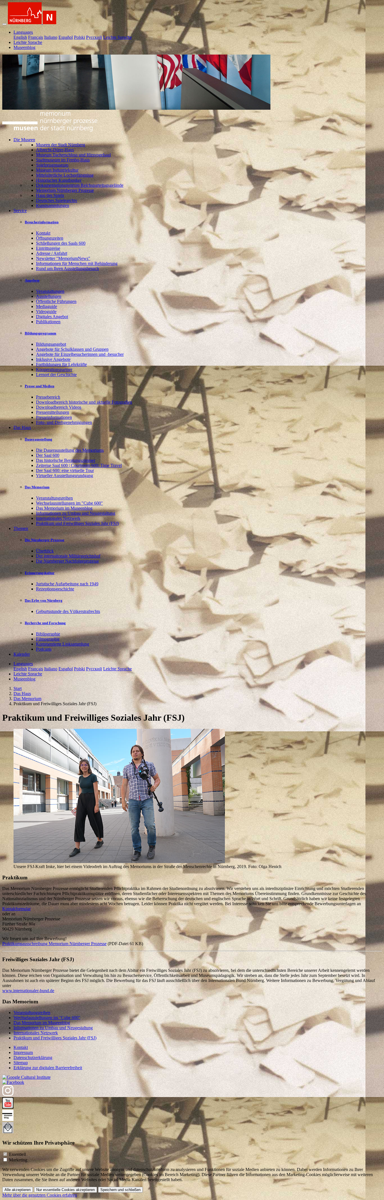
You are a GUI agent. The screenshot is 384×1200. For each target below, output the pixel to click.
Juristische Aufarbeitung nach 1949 (67, 583)
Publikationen (48, 321)
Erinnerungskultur (40, 573)
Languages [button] (23, 32)
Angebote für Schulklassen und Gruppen (72, 349)
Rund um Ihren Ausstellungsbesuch (67, 268)
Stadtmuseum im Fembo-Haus (63, 160)
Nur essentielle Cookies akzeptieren (65, 1190)
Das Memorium (37, 487)
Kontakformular (16, 908)
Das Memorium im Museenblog (64, 508)
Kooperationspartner (54, 369)
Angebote (32, 280)
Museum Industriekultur (57, 170)
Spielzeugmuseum (52, 165)
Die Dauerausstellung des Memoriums (70, 450)
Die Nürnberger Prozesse (44, 540)
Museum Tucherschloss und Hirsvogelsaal (73, 154)
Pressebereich (48, 397)
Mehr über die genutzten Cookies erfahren (39, 1195)
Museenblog (24, 47)
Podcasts (43, 649)
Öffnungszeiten (49, 238)
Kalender (21, 654)
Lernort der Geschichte (56, 374)
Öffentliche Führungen (56, 301)
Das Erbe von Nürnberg (43, 600)
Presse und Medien (39, 386)
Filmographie (48, 639)
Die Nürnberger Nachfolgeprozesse (67, 561)
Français (35, 37)
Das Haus (22, 693)
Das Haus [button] (22, 427)
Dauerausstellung (38, 439)
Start (17, 688)
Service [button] (20, 210)
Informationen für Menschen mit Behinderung (77, 263)
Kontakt (43, 233)
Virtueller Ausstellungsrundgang (64, 475)
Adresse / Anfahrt (51, 253)
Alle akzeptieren (17, 1190)
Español (65, 37)
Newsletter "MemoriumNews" (63, 258)
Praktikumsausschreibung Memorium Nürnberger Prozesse (54, 943)
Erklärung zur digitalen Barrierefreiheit (47, 1067)
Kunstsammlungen (52, 205)
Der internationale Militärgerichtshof (68, 556)
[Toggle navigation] (4, 24)
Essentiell (17, 1154)
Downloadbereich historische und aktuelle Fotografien (84, 402)
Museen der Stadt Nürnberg (60, 144)
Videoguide (46, 311)
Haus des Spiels (50, 195)
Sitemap (20, 1062)
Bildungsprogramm (40, 333)
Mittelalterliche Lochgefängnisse (65, 175)
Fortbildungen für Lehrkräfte (61, 364)
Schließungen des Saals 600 (60, 243)
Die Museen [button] (24, 139)
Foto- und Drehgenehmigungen (64, 422)
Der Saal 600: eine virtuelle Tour (65, 470)
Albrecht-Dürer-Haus (55, 149)
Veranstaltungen (50, 291)
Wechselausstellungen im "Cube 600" (69, 503)
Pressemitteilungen (52, 412)
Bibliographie (48, 634)
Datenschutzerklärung (32, 1057)
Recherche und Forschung (45, 623)
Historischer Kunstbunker (59, 180)
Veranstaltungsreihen (54, 498)
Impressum (23, 1052)
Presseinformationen (54, 417)
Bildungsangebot (51, 344)
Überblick (45, 551)
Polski (79, 37)
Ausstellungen (48, 296)
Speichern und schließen (120, 1190)
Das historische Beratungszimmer (65, 460)
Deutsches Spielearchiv (56, 200)
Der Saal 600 (47, 455)
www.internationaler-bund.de (28, 990)
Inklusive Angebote (53, 359)
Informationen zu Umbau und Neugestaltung (75, 513)
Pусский (94, 37)
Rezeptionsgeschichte (55, 588)
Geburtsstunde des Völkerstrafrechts (68, 611)
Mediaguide (46, 306)
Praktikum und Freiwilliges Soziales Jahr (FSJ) (77, 523)
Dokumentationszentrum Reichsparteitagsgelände (79, 185)
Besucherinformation (41, 222)
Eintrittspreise (48, 248)
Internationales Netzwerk (58, 518)
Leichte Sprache (117, 37)
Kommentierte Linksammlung (62, 644)
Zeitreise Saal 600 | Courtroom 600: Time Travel (79, 465)
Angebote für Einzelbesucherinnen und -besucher (80, 354)
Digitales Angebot (52, 316)
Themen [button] (20, 528)
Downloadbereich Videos (58, 407)
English (20, 37)
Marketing (18, 1160)
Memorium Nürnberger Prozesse (65, 190)
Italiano (50, 37)
